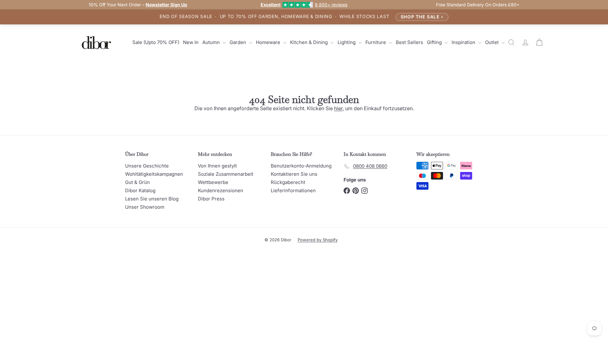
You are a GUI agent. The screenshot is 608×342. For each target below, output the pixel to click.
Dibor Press (211, 199)
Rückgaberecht (288, 182)
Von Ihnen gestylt (217, 166)
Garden (238, 42)
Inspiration (464, 42)
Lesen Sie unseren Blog (152, 199)
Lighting (347, 42)
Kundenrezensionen (220, 190)
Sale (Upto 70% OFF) (155, 42)
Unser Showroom (144, 207)
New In (191, 42)
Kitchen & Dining (309, 42)
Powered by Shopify (318, 239)
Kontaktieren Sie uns (294, 174)
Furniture (376, 42)
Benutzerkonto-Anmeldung (301, 166)
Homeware (269, 42)
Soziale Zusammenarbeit (225, 174)
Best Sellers (409, 42)
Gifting (435, 42)
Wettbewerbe (213, 182)
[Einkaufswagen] (539, 42)
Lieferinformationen (293, 190)
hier (338, 108)
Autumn (211, 42)
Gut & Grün (137, 182)
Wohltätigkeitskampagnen (154, 174)
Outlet (492, 42)
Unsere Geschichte (147, 166)
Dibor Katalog (140, 190)
